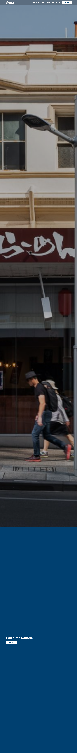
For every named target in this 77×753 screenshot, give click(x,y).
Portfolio (43, 2)
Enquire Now (11, 642)
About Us (38, 2)
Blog (53, 2)
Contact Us (57, 2)
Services (48, 2)
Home (33, 2)
